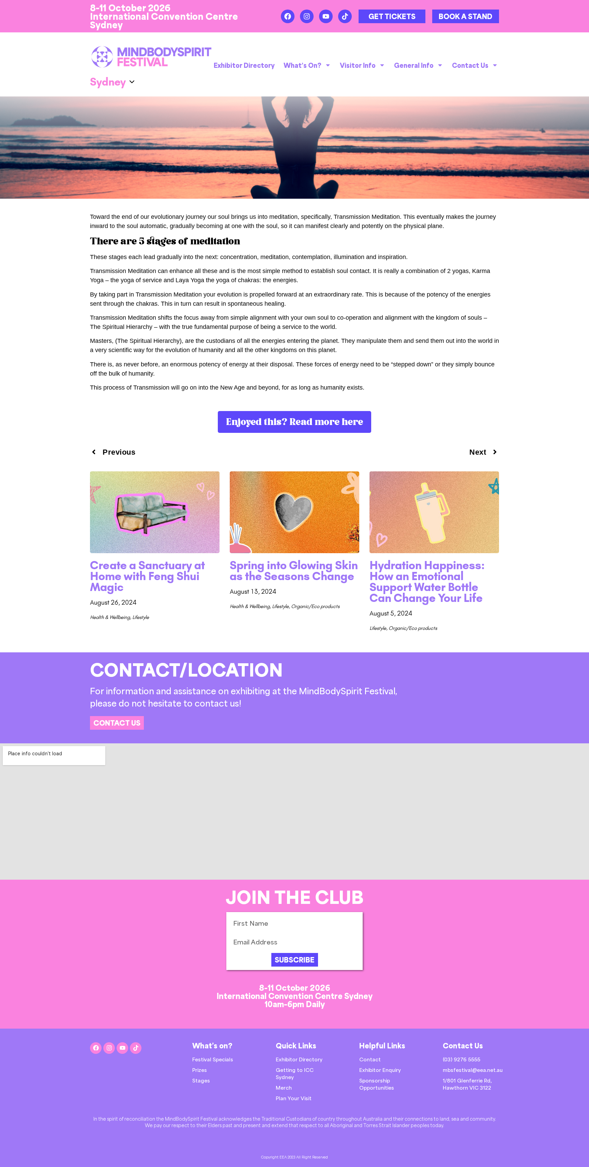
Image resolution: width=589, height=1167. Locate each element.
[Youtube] (326, 16)
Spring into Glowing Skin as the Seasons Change (294, 570)
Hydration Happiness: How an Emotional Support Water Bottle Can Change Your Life (427, 581)
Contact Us (470, 65)
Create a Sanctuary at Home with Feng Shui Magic (147, 576)
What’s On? (302, 65)
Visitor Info (358, 65)
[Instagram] (307, 16)
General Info (414, 65)
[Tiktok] (345, 16)
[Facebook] (287, 16)
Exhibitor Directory (244, 65)
